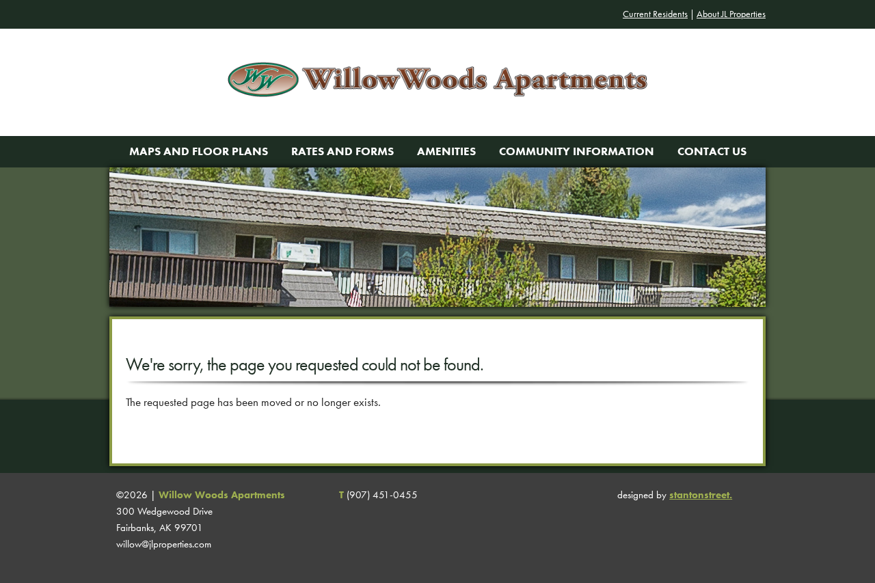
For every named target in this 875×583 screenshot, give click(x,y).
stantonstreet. (700, 495)
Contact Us (711, 151)
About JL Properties (731, 14)
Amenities (446, 151)
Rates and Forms (342, 151)
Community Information (576, 151)
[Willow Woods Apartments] (437, 128)
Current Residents (655, 14)
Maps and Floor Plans (198, 151)
